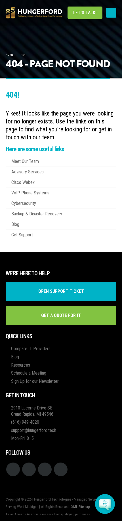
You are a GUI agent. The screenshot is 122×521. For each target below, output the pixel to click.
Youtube (29, 469)
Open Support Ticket (61, 291)
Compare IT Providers (31, 348)
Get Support (22, 235)
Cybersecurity (23, 203)
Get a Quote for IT (61, 315)
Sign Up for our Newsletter (35, 381)
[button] (111, 13)
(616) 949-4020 (25, 422)
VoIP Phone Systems (30, 193)
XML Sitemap (80, 507)
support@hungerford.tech (33, 430)
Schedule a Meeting (28, 373)
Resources (20, 365)
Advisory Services (27, 172)
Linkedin (61, 469)
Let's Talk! (84, 12)
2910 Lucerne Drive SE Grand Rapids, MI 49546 (32, 411)
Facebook (13, 469)
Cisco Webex (23, 182)
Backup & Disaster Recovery (36, 214)
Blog (15, 224)
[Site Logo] (34, 12)
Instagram (45, 469)
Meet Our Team (25, 161)
